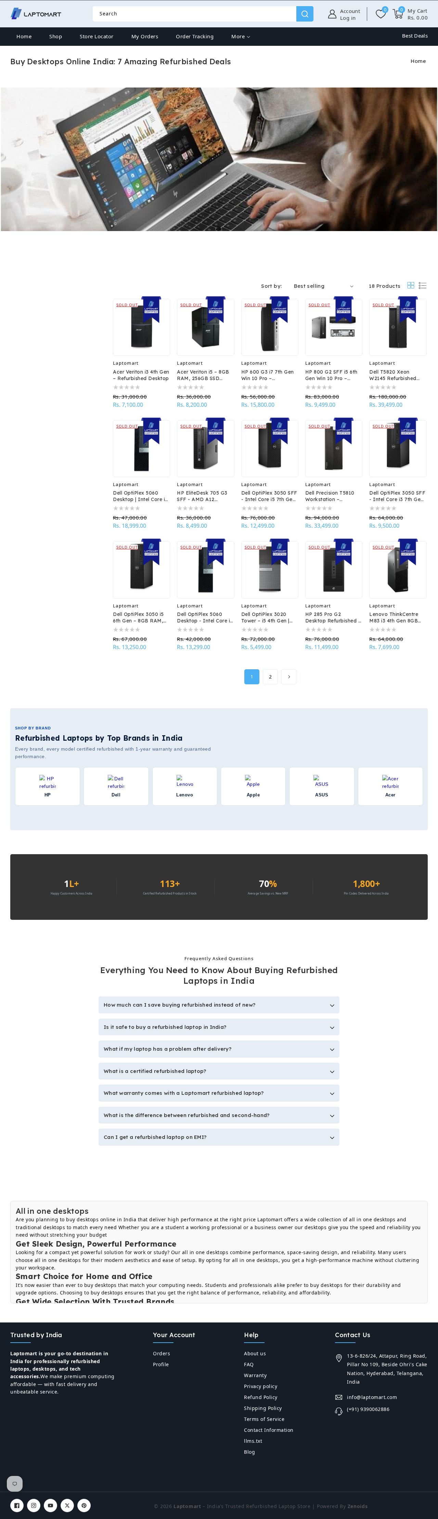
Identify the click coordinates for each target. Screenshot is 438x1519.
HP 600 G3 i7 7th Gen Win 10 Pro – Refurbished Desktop (267, 375)
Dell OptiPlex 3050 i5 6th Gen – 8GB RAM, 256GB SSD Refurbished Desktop (139, 617)
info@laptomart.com (372, 1397)
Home (418, 60)
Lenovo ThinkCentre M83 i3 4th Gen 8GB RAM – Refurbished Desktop (393, 617)
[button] (410, 14)
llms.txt (253, 1441)
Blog (249, 1452)
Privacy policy (260, 1386)
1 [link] (252, 676)
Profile (161, 1364)
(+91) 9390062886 (368, 1409)
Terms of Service (264, 1419)
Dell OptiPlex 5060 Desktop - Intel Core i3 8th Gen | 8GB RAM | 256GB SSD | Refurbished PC (205, 617)
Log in (348, 18)
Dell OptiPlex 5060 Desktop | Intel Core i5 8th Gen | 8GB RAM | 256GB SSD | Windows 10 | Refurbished (140, 496)
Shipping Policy (263, 1408)
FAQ (249, 1364)
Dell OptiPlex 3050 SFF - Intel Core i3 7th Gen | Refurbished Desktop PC (397, 496)
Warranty (255, 1375)
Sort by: (271, 286)
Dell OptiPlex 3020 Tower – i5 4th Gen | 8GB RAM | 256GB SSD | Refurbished (269, 617)
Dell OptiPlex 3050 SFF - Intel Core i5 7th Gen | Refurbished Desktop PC (269, 496)
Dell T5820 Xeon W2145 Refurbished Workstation (392, 375)
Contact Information (269, 1430)
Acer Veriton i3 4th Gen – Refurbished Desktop (141, 375)
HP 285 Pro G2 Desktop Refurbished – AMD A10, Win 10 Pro (333, 617)
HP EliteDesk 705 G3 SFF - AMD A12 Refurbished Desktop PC (203, 496)
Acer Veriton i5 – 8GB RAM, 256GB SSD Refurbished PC (203, 375)
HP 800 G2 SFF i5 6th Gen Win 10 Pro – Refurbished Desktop (331, 375)
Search (304, 14)
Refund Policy (261, 1397)
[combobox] (203, 14)
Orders (161, 1353)
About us (255, 1353)
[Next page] (288, 676)
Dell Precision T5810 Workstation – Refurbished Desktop (331, 496)
